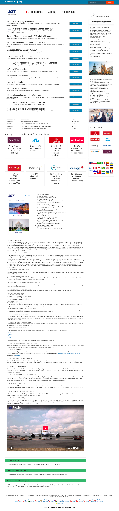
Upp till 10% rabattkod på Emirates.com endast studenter (56, 150)
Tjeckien (79, 500)
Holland (51, 500)
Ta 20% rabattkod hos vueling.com (35, 176)
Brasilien (32, 501)
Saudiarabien (60, 501)
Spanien (21, 500)
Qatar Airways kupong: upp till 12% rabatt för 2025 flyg (14, 149)
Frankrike (65, 500)
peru (25, 501)
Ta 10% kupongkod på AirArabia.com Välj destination (77, 149)
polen (37, 500)
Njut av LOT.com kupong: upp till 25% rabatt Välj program (30, 36)
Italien (72, 500)
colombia (98, 500)
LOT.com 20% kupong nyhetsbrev (20, 21)
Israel (67, 501)
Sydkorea (45, 501)
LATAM (64, 353)
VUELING (17, 355)
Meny (110, 2)
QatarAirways (70, 353)
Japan (38, 501)
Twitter (9, 332)
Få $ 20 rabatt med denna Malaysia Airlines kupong (77, 177)
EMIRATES (77, 353)
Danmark (80, 501)
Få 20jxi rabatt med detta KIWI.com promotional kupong (56, 178)
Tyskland (44, 500)
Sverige (94, 501)
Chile (92, 500)
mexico (86, 500)
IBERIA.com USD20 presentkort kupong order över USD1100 (14, 178)
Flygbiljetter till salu (14, 82)
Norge (73, 501)
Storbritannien (30, 500)
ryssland (100, 501)
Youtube (9, 337)
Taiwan (52, 501)
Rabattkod (60, 503)
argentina (19, 501)
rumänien (58, 500)
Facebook (9, 334)
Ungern (87, 501)
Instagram (9, 336)
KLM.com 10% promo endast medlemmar (35, 148)
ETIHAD (59, 353)
